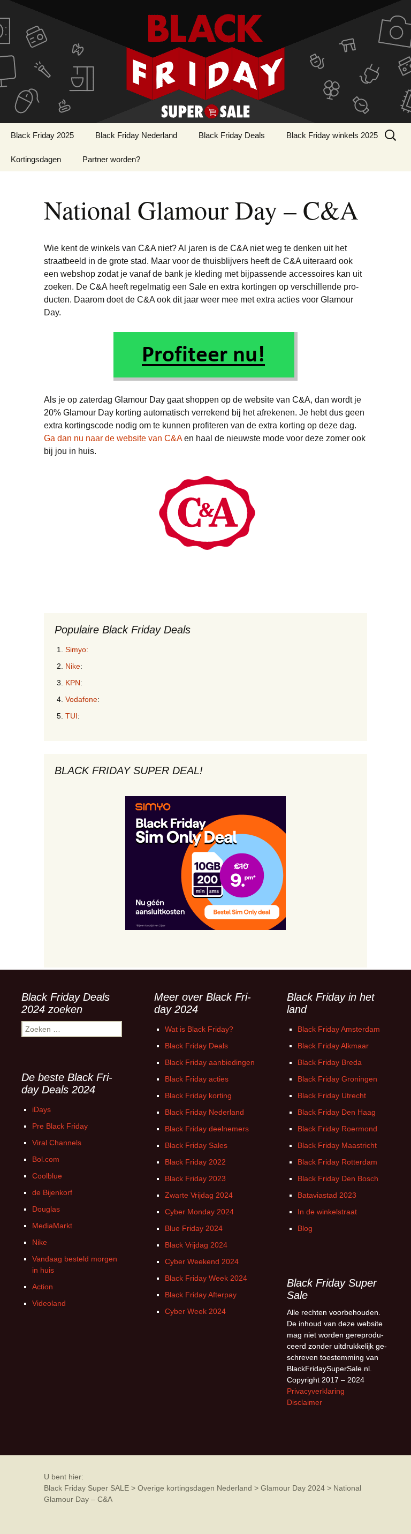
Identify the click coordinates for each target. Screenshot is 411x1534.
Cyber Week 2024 (195, 1311)
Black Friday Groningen (337, 1079)
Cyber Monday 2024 (199, 1211)
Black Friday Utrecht (332, 1095)
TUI (71, 716)
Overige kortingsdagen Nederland (195, 1488)
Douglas (46, 1209)
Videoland (49, 1303)
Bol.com (45, 1159)
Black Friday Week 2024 (206, 1278)
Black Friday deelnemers (207, 1128)
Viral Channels (56, 1142)
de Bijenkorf (52, 1192)
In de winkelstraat (327, 1211)
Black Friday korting (198, 1095)
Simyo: (76, 649)
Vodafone (81, 699)
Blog (305, 1228)
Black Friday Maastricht (337, 1145)
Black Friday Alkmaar (333, 1045)
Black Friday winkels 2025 (332, 135)
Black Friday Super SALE (86, 1488)
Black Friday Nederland (136, 135)
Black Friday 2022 (195, 1162)
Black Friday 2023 (195, 1178)
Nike (72, 666)
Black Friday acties (197, 1079)
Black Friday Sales (196, 1145)
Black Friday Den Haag (337, 1112)
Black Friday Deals (232, 135)
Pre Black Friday (60, 1126)
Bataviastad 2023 (327, 1195)
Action (42, 1286)
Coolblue (47, 1176)
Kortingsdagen (36, 159)
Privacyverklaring (316, 1391)
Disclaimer (304, 1402)
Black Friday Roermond (337, 1128)
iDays (41, 1109)
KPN (72, 682)
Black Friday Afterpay (201, 1294)
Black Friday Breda (330, 1062)
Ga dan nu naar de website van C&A (113, 438)
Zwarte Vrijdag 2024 (199, 1195)
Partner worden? (111, 159)
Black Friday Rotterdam (337, 1162)
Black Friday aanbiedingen (210, 1062)
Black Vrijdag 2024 (196, 1245)
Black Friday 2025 (42, 135)
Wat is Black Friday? (199, 1029)
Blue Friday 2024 (194, 1228)
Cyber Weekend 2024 (202, 1261)
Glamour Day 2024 (293, 1488)
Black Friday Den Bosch (338, 1178)
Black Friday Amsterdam (339, 1029)
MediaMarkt (52, 1225)
